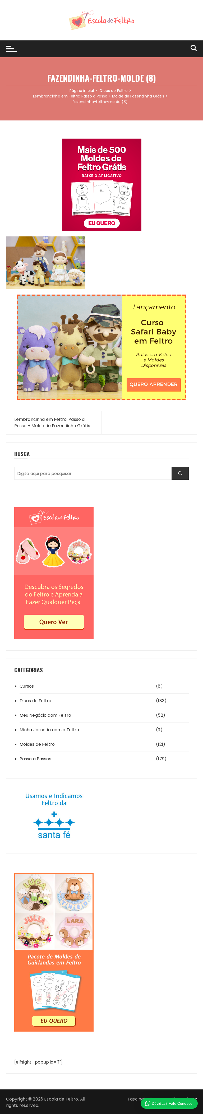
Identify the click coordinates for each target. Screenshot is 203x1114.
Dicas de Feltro (35, 701)
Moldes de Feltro (37, 744)
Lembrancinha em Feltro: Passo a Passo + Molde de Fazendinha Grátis (52, 422)
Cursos (27, 686)
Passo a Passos (35, 759)
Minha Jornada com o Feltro (49, 730)
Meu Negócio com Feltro (45, 715)
